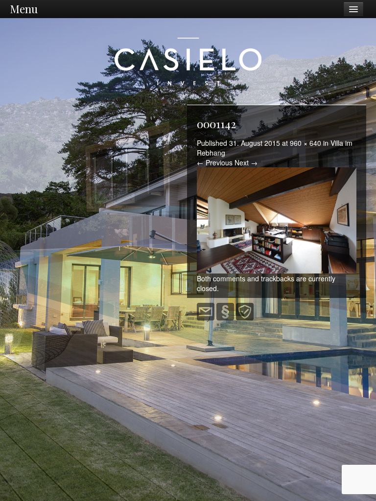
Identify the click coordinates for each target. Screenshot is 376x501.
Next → (246, 162)
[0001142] (276, 220)
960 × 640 (305, 143)
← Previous (215, 162)
